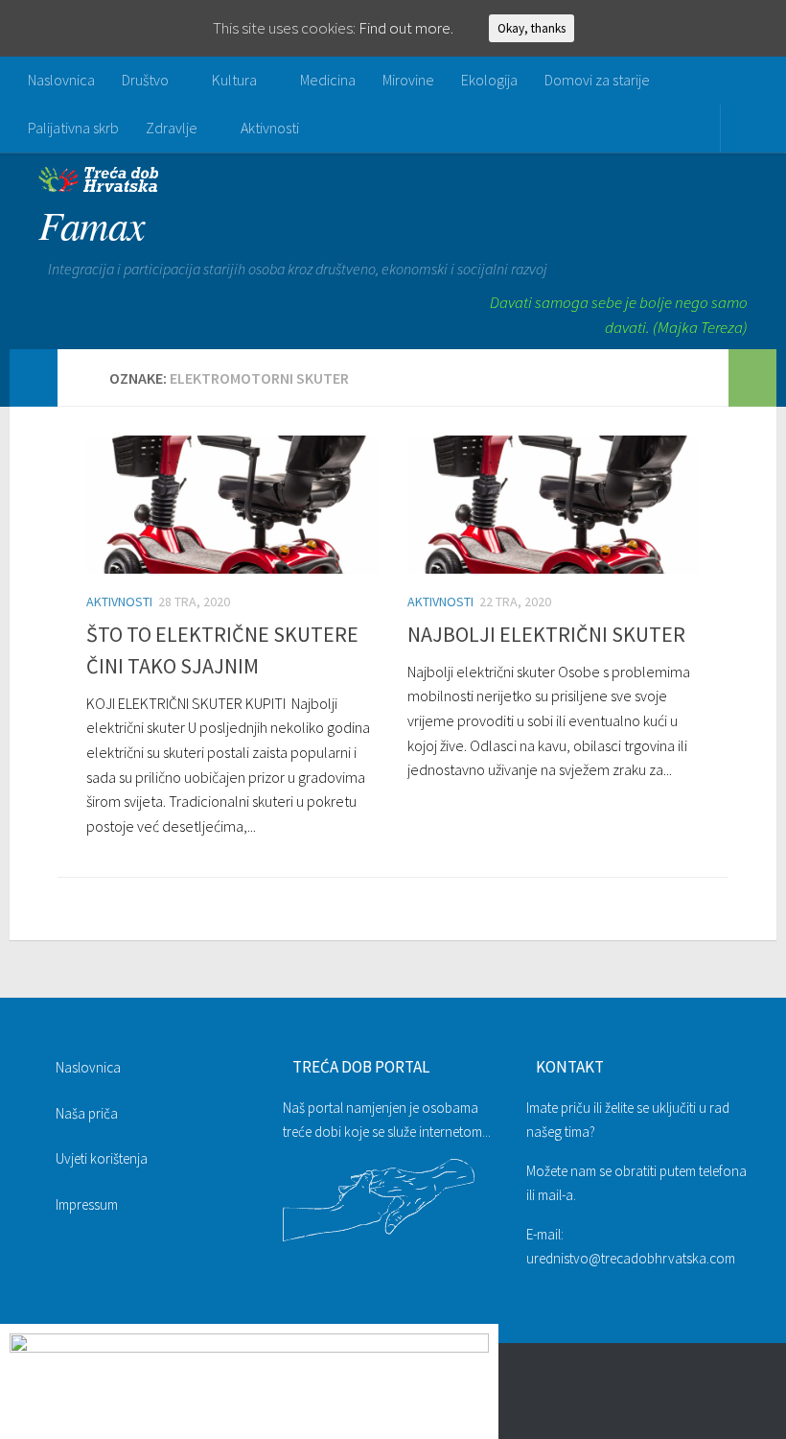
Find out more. (405, 27)
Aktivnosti (270, 127)
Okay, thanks (531, 28)
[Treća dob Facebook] (734, 1394)
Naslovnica (61, 79)
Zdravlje (171, 127)
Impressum (87, 1204)
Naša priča (87, 1113)
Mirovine (408, 79)
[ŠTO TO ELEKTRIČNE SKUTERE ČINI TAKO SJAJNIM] (232, 505)
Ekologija (489, 79)
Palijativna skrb (73, 127)
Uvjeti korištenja (102, 1158)
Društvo (145, 79)
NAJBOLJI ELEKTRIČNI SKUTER (546, 634)
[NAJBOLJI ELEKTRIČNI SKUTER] (553, 505)
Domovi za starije (597, 79)
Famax (92, 223)
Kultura (234, 79)
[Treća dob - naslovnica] (98, 186)
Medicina (328, 79)
